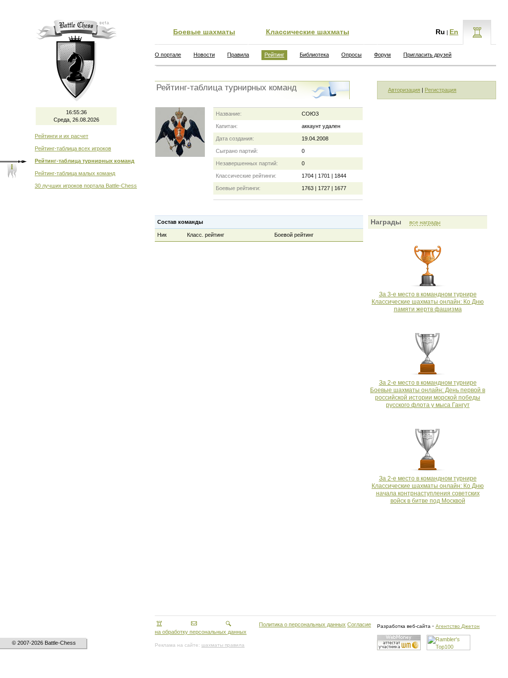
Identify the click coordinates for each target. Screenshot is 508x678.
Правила (238, 55)
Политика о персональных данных (302, 624)
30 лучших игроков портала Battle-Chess (86, 186)
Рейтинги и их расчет (61, 136)
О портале (168, 55)
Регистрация (440, 90)
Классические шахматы (307, 32)
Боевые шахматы (204, 32)
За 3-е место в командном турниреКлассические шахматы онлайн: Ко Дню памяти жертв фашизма (428, 302)
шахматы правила (223, 645)
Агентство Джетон (458, 626)
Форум (382, 55)
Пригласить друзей (427, 55)
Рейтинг (274, 55)
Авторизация (404, 90)
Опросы (351, 55)
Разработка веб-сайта (404, 626)
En (453, 32)
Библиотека (314, 55)
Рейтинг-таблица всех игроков (73, 148)
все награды (425, 222)
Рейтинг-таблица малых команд (75, 173)
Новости (204, 55)
